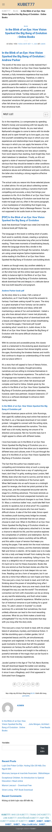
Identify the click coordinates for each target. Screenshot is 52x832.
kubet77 (26, 4)
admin (43, 44)
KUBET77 (6, 11)
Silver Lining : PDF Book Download (17, 790)
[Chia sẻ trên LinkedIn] (37, 684)
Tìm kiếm (5, 743)
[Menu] (3, 4)
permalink (25, 696)
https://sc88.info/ (29, 824)
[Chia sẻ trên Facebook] (19, 684)
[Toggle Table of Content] (44, 114)
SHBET (32, 821)
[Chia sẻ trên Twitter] (24, 684)
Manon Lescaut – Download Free (17, 785)
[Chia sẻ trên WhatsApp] (14, 684)
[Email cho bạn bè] (28, 684)
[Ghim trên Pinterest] (33, 684)
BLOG (15, 11)
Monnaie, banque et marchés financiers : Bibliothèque (25, 773)
